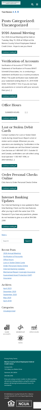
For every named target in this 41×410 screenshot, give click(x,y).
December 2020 (9, 291)
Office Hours (8, 259)
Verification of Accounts (13, 256)
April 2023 (7, 288)
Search (28, 241)
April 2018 (7, 301)
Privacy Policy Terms (10, 359)
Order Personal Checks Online (15, 266)
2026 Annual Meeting (12, 253)
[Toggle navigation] (37, 4)
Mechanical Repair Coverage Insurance (19, 272)
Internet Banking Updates (14, 269)
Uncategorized (9, 311)
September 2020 (10, 294)
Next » (4, 235)
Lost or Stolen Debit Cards (14, 262)
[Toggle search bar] (32, 4)
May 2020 (7, 297)
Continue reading (9, 52)
